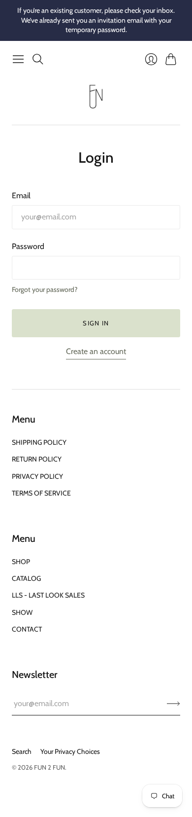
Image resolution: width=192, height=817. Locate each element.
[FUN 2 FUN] (96, 96)
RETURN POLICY (37, 459)
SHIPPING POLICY (39, 442)
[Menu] (18, 59)
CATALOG (26, 578)
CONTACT (27, 629)
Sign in (96, 323)
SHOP (21, 561)
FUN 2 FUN (49, 767)
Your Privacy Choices (70, 751)
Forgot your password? (44, 289)
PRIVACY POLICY (37, 476)
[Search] (38, 59)
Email (21, 195)
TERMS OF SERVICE (41, 493)
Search (22, 751)
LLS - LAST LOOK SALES (48, 595)
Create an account (96, 351)
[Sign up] (173, 703)
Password (28, 246)
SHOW (22, 612)
